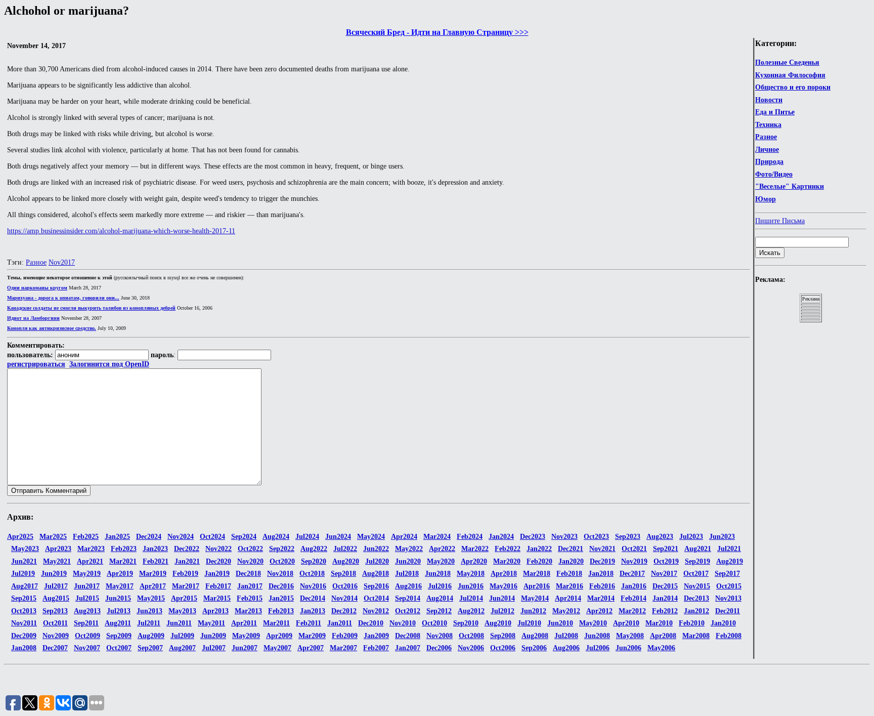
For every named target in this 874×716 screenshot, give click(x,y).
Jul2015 (87, 598)
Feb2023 (124, 549)
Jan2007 (407, 648)
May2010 (593, 623)
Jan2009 (376, 636)
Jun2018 (438, 573)
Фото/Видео (774, 174)
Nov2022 (218, 549)
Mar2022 (475, 549)
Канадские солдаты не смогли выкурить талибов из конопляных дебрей (91, 308)
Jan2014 (665, 598)
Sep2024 (243, 536)
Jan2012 (696, 611)
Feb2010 (692, 623)
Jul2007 (214, 648)
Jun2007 (244, 648)
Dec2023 (532, 536)
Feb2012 (665, 611)
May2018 (471, 573)
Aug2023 (659, 536)
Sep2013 (55, 611)
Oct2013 (23, 611)
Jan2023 (155, 549)
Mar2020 (506, 561)
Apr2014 (568, 598)
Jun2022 (376, 549)
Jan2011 (339, 623)
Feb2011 (308, 623)
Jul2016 (440, 586)
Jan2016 (633, 586)
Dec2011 (727, 611)
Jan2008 (23, 648)
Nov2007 (87, 648)
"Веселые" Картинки (789, 186)
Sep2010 (465, 623)
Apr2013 (215, 611)
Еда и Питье (775, 112)
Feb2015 (250, 598)
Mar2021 (123, 561)
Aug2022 (313, 549)
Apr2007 (310, 648)
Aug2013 (87, 611)
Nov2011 (24, 623)
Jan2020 (571, 561)
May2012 (566, 611)
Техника (768, 125)
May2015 (151, 598)
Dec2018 (248, 573)
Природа (769, 161)
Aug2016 (408, 586)
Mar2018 (536, 573)
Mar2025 (53, 536)
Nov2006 (471, 648)
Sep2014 (407, 598)
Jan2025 (117, 536)
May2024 (371, 536)
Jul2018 (407, 573)
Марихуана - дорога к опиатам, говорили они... (63, 298)
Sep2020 (313, 561)
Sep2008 (502, 636)
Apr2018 (504, 573)
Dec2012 (344, 611)
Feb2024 (470, 536)
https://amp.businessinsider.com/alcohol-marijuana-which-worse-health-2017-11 (121, 231)
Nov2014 (344, 598)
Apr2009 (279, 636)
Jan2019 (217, 573)
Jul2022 (345, 549)
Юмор (765, 199)
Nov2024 (180, 536)
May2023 (25, 549)
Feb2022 (507, 549)
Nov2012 (376, 611)
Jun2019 (54, 573)
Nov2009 (55, 636)
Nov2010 (402, 623)
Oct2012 (407, 611)
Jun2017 (87, 586)
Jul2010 (529, 623)
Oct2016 (345, 586)
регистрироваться (36, 364)
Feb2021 (155, 561)
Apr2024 (404, 536)
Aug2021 (697, 549)
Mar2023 (91, 549)
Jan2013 (312, 611)
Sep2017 (727, 573)
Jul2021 (729, 549)
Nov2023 (564, 536)
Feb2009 (345, 636)
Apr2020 (474, 561)
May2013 (182, 611)
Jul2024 (307, 536)
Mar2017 (185, 586)
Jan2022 (539, 549)
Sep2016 (376, 586)
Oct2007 (119, 648)
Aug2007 (182, 648)
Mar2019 (152, 573)
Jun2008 (597, 636)
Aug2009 (151, 636)
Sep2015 (23, 598)
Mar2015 (217, 598)
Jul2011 (148, 623)
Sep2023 (627, 536)
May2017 (120, 586)
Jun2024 (338, 536)
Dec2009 (23, 636)
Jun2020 (408, 561)
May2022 (409, 549)
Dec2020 (218, 561)
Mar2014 (601, 598)
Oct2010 (434, 623)
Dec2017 (632, 573)
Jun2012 (533, 611)
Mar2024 (437, 536)
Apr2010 (626, 623)
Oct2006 (502, 648)
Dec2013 (696, 598)
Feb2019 (185, 573)
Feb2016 (602, 586)
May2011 (211, 623)
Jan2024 (501, 536)
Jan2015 (281, 598)
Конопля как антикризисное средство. (51, 328)
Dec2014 (312, 598)
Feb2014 (633, 598)
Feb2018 (569, 573)
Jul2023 (691, 536)
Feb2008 (728, 636)
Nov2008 (439, 636)
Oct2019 (666, 561)
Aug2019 (729, 561)
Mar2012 (632, 611)
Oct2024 (212, 536)
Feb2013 (281, 611)
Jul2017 (56, 586)
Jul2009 (182, 636)
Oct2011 (55, 623)
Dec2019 (602, 561)
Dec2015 (665, 586)
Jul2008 (566, 636)
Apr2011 (244, 623)
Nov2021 (602, 549)
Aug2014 (439, 598)
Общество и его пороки (793, 87)
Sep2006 (534, 648)
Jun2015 (118, 598)
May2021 (57, 561)
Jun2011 (179, 623)
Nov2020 (250, 561)
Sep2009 (119, 636)
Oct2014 (376, 598)
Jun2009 (213, 636)
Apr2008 (663, 636)
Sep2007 (150, 648)
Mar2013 (248, 611)
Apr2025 (20, 536)
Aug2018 (375, 573)
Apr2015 (184, 598)
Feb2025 (86, 536)
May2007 (277, 648)
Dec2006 (439, 648)
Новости (768, 100)
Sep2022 (281, 549)
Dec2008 (407, 636)
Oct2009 (87, 636)
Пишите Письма (780, 221)
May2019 (87, 573)
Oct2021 (634, 549)
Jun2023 (722, 536)
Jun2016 (471, 586)
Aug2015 (55, 598)
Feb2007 (376, 648)
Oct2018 (312, 573)
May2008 (630, 636)
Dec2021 (570, 549)
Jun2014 (502, 598)
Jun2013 (149, 611)
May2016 (503, 586)
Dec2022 (186, 549)
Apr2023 (58, 549)
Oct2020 (282, 561)
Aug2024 (276, 536)
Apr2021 (90, 561)
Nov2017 (62, 262)
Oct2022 (250, 549)
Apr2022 (442, 549)
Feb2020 (539, 561)
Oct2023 (596, 536)
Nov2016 (313, 586)
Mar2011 (276, 623)
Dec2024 (148, 536)
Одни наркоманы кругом (37, 287)
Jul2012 (502, 611)
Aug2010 (498, 623)
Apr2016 (536, 586)
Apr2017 (153, 586)
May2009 (246, 636)
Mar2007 (343, 648)
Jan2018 (601, 573)
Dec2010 (370, 623)
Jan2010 (723, 623)
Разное (766, 137)
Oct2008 (471, 636)
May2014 (535, 598)
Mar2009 (312, 636)
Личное (767, 149)
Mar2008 (696, 636)
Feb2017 (218, 586)
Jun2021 (24, 561)
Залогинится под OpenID (109, 364)
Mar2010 (659, 623)
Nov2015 (697, 586)
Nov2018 (280, 573)
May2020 (441, 561)
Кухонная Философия (790, 75)
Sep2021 (665, 549)
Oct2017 (696, 573)
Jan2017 (250, 586)
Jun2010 (560, 623)
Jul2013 (118, 611)
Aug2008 (534, 636)
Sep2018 (343, 573)
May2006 (661, 648)
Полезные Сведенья (787, 62)
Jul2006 (597, 648)
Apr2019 (120, 573)
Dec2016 (281, 586)
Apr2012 (599, 611)
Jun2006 (628, 648)
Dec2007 (55, 648)
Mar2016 (569, 586)
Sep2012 (439, 611)
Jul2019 (23, 573)
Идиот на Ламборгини (33, 318)
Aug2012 (471, 611)
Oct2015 (728, 586)
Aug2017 (24, 586)
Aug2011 (118, 623)
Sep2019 (697, 561)
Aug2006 (566, 648)
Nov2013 (728, 598)
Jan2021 (187, 561)
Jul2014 (471, 598)
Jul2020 (377, 561)
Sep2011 (86, 623)
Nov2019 (634, 561)
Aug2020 (345, 561)
